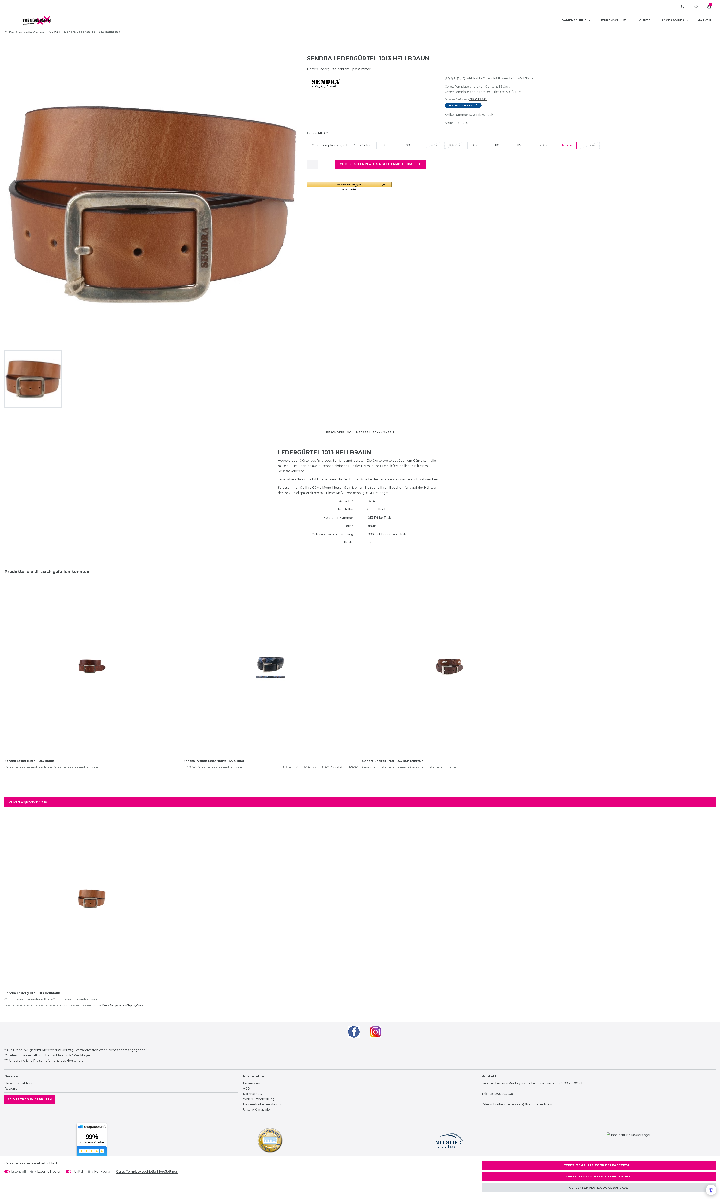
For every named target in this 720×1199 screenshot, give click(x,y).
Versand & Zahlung (18, 1083)
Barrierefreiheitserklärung (263, 1104)
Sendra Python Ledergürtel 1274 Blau (213, 761)
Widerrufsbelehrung (259, 1099)
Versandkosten (478, 98)
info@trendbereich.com (535, 1104)
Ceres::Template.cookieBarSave (598, 1187)
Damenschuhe (574, 20)
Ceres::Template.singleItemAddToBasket (383, 164)
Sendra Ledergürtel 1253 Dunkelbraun (392, 761)
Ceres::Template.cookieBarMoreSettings (147, 1171)
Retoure (10, 1088)
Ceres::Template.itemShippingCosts (122, 1005)
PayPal (78, 1171)
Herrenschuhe (613, 20)
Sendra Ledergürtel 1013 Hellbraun (32, 993)
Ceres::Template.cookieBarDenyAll (598, 1176)
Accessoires (673, 20)
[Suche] (696, 7)
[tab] (339, 433)
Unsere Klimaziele (256, 1109)
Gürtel (645, 20)
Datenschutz (253, 1094)
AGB (246, 1088)
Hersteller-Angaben (375, 432)
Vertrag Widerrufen (32, 1099)
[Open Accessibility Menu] (711, 1190)
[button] (349, 186)
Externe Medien (49, 1171)
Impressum (251, 1083)
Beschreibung (339, 432)
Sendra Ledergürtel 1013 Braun (29, 761)
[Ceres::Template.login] (683, 6)
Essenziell (18, 1171)
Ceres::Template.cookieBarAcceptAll (598, 1165)
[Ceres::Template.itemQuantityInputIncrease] (323, 164)
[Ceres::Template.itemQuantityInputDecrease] (329, 164)
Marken (704, 20)
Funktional (102, 1171)
